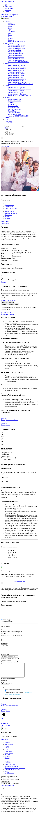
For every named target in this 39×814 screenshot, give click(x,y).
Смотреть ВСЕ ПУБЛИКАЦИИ (18, 116)
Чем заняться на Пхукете (16, 57)
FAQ (6, 771)
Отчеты (7, 758)
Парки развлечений (14, 101)
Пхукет (10, 38)
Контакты (8, 10)
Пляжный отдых (13, 107)
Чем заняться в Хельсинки (16, 60)
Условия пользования (11, 766)
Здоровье (11, 102)
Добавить (19, 581)
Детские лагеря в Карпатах (17, 94)
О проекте (8, 761)
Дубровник (12, 31)
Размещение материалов (12, 769)
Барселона (11, 24)
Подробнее (7, 146)
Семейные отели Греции (16, 70)
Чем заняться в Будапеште (16, 48)
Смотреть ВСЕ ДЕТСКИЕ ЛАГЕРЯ (20, 95)
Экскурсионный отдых (15, 109)
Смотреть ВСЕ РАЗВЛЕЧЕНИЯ (18, 62)
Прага (10, 36)
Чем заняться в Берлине (16, 46)
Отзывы (7, 218)
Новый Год (12, 111)
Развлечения (9, 43)
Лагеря (7, 85)
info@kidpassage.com (7, 1)
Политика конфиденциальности (15, 768)
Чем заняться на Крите (15, 53)
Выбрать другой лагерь (8, 300)
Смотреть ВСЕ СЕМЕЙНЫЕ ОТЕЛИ (20, 84)
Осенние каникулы (14, 114)
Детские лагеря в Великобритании (19, 89)
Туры (6, 5)
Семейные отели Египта (16, 72)
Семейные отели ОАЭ (15, 77)
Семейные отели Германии (17, 68)
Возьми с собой (13, 106)
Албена (10, 23)
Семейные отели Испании (16, 74)
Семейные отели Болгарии (17, 67)
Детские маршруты (14, 99)
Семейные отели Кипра (16, 75)
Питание (11, 104)
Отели (7, 63)
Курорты (7, 21)
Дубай (10, 30)
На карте (3, 282)
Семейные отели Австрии (16, 65)
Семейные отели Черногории (17, 82)
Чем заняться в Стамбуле (16, 58)
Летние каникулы (14, 112)
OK (2, 146)
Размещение (11, 213)
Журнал (7, 97)
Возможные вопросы (7, 314)
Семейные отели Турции (16, 80)
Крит (10, 35)
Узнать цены (5, 221)
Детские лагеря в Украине (16, 90)
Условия (7, 216)
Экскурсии (8, 6)
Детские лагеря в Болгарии (17, 87)
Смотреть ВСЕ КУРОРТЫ (16, 41)
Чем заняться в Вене (14, 50)
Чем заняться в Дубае (15, 52)
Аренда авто (9, 8)
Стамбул (11, 40)
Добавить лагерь (10, 764)
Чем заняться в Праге (15, 55)
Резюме (10, 211)
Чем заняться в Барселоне (16, 45)
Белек (10, 26)
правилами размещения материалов (18, 693)
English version (9, 773)
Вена (10, 28)
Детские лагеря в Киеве (16, 92)
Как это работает (6, 312)
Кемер (10, 33)
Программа (8, 215)
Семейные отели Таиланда (17, 79)
